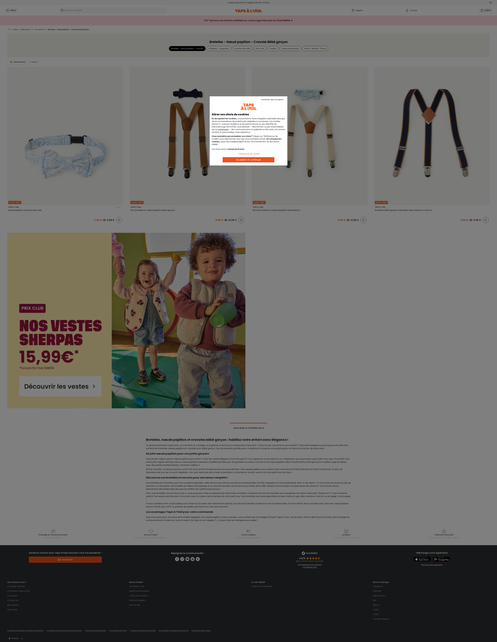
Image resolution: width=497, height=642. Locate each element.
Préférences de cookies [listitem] (249, 154)
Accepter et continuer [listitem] (248, 159)
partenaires (223, 129)
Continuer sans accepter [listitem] (272, 99)
